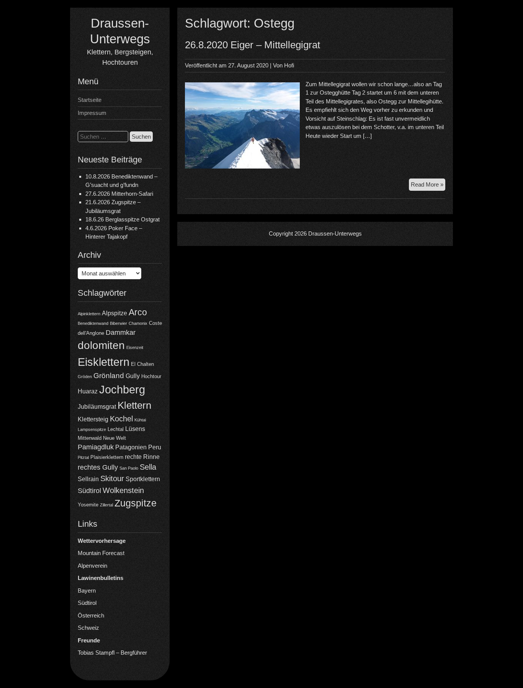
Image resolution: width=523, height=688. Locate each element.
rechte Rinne (142, 457)
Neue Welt (114, 438)
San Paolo (128, 468)
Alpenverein (92, 565)
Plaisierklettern (106, 457)
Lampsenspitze (92, 429)
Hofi (289, 65)
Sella (148, 467)
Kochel (121, 418)
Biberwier (118, 323)
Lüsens (135, 429)
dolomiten (101, 345)
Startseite (89, 100)
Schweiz (88, 627)
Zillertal (106, 505)
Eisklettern (103, 361)
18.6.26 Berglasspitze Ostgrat (122, 219)
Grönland (108, 376)
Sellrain (88, 479)
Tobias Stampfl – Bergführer (112, 652)
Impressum (92, 113)
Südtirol (89, 491)
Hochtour (151, 376)
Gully (133, 376)
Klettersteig (93, 419)
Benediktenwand (93, 323)
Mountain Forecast (101, 553)
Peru (154, 447)
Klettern (134, 405)
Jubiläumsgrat (97, 406)
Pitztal (83, 457)
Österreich (91, 615)
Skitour (112, 478)
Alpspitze (114, 313)
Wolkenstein (123, 490)
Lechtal (116, 429)
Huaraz (88, 391)
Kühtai (140, 420)
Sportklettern (143, 479)
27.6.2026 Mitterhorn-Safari (119, 193)
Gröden (85, 376)
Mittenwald (89, 438)
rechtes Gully (98, 467)
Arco (138, 312)
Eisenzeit (134, 347)
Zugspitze (135, 503)
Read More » (428, 186)
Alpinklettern (89, 313)
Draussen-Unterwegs (335, 233)
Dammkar (121, 332)
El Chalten (142, 364)
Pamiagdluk (96, 447)
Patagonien (131, 447)
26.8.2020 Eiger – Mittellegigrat (252, 45)
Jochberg (122, 389)
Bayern (87, 590)
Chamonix (138, 323)
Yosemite (88, 505)
